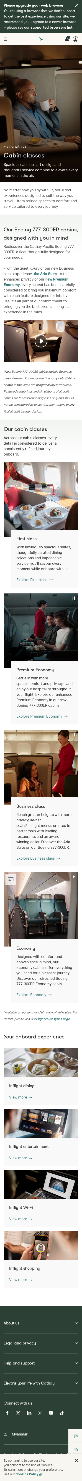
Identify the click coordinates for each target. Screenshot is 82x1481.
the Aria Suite (45, 273)
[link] (44, 559)
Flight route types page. (53, 1019)
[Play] (41, 341)
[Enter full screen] (74, 358)
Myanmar (20, 1434)
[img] (76, 5)
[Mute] (13, 358)
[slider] (6, 353)
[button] (20, 1097)
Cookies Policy (26, 1474)
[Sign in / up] (75, 39)
